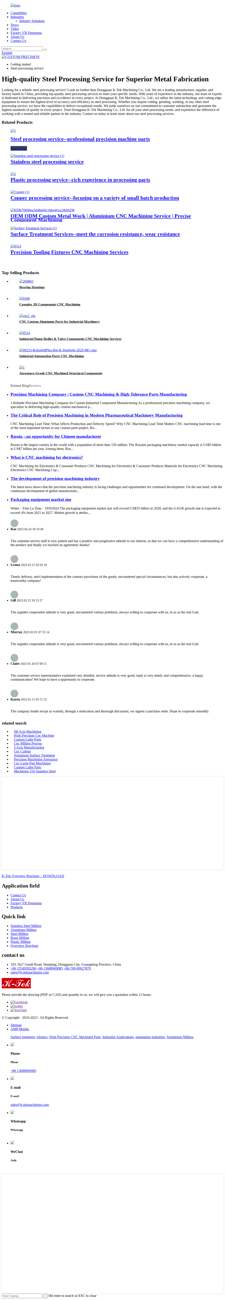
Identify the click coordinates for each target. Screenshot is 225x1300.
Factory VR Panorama (26, 33)
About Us (17, 37)
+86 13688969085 (50, 968)
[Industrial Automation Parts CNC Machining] (58, 350)
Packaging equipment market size (41, 499)
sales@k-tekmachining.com (30, 972)
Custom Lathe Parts (27, 739)
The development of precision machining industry (55, 478)
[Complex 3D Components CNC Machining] (24, 298)
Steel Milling (19, 934)
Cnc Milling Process (28, 743)
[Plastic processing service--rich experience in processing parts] (13, 174)
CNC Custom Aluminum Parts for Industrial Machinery (59, 321)
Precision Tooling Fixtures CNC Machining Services (69, 252)
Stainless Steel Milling (26, 926)
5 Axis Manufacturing (29, 747)
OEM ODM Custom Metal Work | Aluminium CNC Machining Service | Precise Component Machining (101, 218)
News (15, 25)
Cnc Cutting (22, 751)
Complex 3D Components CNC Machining (49, 304)
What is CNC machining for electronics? (47, 457)
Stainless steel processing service (47, 162)
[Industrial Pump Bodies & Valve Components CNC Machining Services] (24, 333)
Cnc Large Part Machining (32, 763)
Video (15, 29)
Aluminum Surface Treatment (34, 755)
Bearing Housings (32, 287)
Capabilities (19, 13)
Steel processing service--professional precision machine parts (80, 139)
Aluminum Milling (23, 930)
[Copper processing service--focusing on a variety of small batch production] (20, 192)
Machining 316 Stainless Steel (35, 771)
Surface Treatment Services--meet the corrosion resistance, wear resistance (95, 234)
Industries (17, 17)
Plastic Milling (21, 942)
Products (17, 907)
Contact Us (18, 41)
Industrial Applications (118, 1037)
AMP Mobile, (20, 1029)
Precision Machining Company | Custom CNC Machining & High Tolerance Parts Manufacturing (99, 394)
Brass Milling (20, 938)
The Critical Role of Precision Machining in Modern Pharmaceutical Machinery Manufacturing (97, 415)
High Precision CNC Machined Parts (75, 1037)
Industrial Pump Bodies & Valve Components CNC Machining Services (70, 339)
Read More (19, 148)
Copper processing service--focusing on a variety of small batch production (95, 198)
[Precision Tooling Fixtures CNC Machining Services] (16, 246)
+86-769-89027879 (77, 968)
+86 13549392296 (23, 968)
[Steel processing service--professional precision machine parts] (13, 131)
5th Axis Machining (27, 731)
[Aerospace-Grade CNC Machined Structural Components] (22, 367)
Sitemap (16, 1025)
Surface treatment (23, 1037)
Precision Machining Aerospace (36, 759)
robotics (41, 1037)
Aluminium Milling (179, 1037)
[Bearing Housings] (26, 281)
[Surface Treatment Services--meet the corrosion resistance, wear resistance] (34, 228)
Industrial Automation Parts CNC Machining (51, 356)
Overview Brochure (24, 946)
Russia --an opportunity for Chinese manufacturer (56, 436)
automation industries (150, 1037)
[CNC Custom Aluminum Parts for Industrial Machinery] (27, 316)
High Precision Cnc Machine (34, 735)
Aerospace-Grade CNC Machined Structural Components (60, 373)
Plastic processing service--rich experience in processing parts (80, 180)
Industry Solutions (32, 21)
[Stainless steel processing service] (37, 156)
